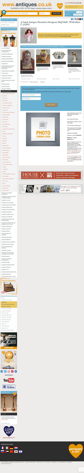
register (3, 302)
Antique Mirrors (6, 239)
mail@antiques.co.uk (19, 462)
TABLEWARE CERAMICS (8, 178)
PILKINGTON (5, 155)
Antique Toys (5, 269)
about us (3, 323)
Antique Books (5, 84)
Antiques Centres (6, 317)
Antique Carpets (6, 88)
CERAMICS (5, 100)
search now (56, 13)
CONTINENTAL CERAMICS (8, 112)
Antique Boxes (5, 86)
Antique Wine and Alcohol (8, 276)
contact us (4, 328)
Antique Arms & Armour (7, 71)
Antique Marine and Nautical (6, 247)
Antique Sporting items (7, 264)
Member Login (5, 24)
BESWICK (4, 96)
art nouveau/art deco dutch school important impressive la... (8, 418)
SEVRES (4, 167)
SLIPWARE (4, 169)
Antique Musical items (7, 244)
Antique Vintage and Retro (8, 272)
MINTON (4, 143)
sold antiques (61, 462)
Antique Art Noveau (6, 75)
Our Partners (5, 321)
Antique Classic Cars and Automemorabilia (8, 197)
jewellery (69, 152)
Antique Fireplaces (6, 207)
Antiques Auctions (6, 300)
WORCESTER (5, 190)
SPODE (4, 171)
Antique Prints (5, 256)
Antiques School (6, 306)
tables (75, 150)
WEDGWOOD (5, 188)
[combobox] (44, 13)
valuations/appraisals (7, 330)
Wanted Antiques (6, 311)
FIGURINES (5, 126)
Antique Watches (6, 274)
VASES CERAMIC (6, 185)
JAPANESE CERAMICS (7, 133)
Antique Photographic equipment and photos (7, 253)
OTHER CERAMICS (6, 148)
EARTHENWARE (6, 124)
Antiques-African (6, 56)
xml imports (54, 462)
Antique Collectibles (7, 202)
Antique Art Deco (6, 78)
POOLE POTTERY (6, 157)
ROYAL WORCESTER (7, 164)
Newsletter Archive (6, 463)
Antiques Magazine (6, 308)
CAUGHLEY (5, 98)
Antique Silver (5, 262)
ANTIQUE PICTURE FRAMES (8, 209)
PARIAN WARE (5, 150)
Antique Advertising (7, 54)
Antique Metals (5, 231)
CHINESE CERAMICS (7, 105)
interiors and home (73, 153)
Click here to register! (8, 22)
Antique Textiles (6, 267)
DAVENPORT (5, 117)
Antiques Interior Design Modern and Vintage (8, 223)
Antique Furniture (6, 212)
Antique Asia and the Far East (8, 81)
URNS (3, 183)
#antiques (9, 375)
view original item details (65, 36)
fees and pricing (6, 319)
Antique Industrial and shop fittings (7, 220)
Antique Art (4, 73)
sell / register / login (71, 6)
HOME (2, 298)
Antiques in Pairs (6, 250)
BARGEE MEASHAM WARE (8, 93)
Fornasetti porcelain (8, 129)
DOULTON (4, 122)
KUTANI (4, 136)
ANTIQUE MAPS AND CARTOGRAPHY (6, 51)
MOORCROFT (5, 145)
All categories (5, 48)
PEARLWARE (5, 152)
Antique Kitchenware (7, 61)
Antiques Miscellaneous (8, 242)
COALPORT (5, 110)
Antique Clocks (5, 200)
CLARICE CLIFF (6, 107)
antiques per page (70, 11)
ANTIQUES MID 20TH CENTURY (6, 234)
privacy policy (40, 462)
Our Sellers (4, 313)
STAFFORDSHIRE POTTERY (8, 174)
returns (47, 462)
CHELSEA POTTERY (7, 103)
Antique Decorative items (8, 205)
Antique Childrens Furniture (6, 193)
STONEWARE (5, 176)
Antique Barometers (7, 59)
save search (51, 104)
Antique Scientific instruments (6, 259)
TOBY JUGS (5, 181)
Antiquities (4, 63)
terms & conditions (30, 462)
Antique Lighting (6, 228)
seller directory (6, 315)
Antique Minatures (6, 237)
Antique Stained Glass (7, 214)
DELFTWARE (5, 119)
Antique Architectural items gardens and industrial (7, 67)
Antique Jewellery (6, 226)
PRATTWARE (5, 159)
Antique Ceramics (6, 91)
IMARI (3, 131)
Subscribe (69, 462)
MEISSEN (4, 140)
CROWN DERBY (6, 114)
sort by (67, 14)
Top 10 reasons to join (7, 304)
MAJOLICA (4, 138)
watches (79, 150)
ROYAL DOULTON (6, 162)
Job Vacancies (5, 326)
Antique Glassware (6, 216)
